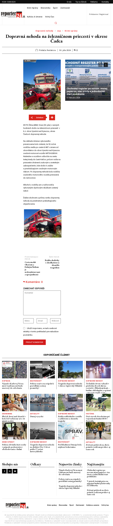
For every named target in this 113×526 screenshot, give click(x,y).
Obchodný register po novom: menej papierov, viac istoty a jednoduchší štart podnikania (87, 91)
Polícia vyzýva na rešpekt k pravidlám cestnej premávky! (42, 385)
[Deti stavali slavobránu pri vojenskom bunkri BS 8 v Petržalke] (98, 402)
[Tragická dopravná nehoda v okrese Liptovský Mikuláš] (70, 369)
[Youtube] (15, 471)
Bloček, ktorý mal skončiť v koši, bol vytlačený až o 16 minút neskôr (14, 418)
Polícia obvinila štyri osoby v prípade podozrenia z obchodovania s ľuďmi (14, 446)
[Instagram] (9, 471)
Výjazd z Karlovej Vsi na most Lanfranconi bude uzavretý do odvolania (12, 385)
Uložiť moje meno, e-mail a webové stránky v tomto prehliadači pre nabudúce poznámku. (40, 331)
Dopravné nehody (44, 31)
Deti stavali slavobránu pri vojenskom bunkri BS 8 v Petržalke (98, 418)
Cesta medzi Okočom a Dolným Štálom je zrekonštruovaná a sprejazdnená (32, 268)
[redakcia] (37, 50)
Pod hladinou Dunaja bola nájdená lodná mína (70, 445)
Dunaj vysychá (36, 416)
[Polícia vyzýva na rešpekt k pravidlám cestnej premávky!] (42, 369)
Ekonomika (7, 414)
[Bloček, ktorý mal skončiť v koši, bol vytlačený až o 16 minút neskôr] (14, 402)
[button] (56, 23)
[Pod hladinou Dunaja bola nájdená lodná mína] (70, 430)
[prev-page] (100, 65)
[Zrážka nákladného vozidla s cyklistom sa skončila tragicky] (70, 402)
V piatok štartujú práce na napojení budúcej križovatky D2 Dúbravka (98, 483)
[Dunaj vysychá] (42, 402)
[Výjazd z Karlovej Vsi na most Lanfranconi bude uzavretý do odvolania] (14, 369)
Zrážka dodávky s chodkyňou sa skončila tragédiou (52, 264)
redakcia (51, 50)
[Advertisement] (88, 122)
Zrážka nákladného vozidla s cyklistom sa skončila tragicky (70, 418)
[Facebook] (4, 471)
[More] (52, 117)
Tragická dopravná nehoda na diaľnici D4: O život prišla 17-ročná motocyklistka (42, 448)
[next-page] (106, 65)
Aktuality (34, 414)
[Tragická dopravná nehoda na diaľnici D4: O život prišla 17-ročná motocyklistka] (42, 430)
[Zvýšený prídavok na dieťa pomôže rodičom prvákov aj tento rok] (98, 431)
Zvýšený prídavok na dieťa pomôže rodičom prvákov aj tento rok (98, 447)
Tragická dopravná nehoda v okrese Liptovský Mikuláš (70, 384)
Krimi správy (71, 31)
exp (59, 31)
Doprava (6, 381)
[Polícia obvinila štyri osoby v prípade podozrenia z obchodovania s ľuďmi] (14, 430)
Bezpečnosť (35, 381)
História (90, 414)
